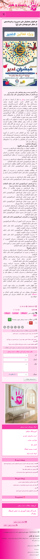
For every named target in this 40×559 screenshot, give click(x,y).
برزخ (35, 336)
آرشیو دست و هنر (34, 555)
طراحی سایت (32, 440)
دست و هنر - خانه (10, 525)
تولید (28, 511)
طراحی (15, 313)
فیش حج (34, 445)
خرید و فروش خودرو (30, 436)
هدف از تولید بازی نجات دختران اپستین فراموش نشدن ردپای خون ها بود (20, 463)
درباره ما (36, 549)
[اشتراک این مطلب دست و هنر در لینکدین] (8, 327)
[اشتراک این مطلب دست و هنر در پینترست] (11, 327)
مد (35, 315)
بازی (34, 511)
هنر (23, 99)
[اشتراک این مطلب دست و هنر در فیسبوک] (18, 327)
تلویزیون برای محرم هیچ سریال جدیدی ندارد (26, 472)
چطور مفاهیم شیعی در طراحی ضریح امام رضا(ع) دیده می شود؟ (22, 344)
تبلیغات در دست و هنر (33, 552)
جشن (15, 511)
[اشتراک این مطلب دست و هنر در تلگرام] (22, 327)
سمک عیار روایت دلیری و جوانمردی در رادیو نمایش (24, 333)
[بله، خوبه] (9, 319)
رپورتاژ (33, 513)
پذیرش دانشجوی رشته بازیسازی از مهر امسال (26, 491)
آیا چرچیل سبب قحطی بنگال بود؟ (29, 469)
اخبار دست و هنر (19, 522)
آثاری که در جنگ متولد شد (31, 466)
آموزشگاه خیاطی (31, 431)
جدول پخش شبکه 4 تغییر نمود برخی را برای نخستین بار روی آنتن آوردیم (21, 340)
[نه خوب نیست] (31, 323)
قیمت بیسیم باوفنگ (30, 449)
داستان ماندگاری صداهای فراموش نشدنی (27, 482)
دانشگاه (34, 294)
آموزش (23, 511)
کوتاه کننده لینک (32, 453)
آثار (31, 511)
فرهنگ (7, 313)
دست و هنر (17, 4)
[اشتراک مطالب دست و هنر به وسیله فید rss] (4, 327)
